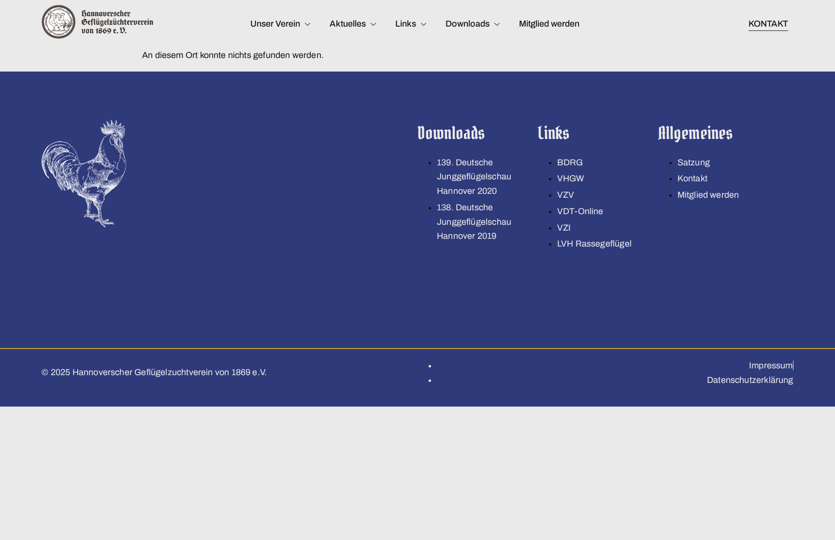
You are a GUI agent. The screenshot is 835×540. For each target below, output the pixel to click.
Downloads (467, 24)
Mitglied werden (549, 24)
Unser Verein (275, 24)
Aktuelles (348, 24)
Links (405, 24)
